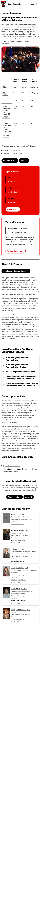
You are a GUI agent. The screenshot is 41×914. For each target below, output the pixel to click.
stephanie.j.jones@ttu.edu (18, 580)
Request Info (8, 161)
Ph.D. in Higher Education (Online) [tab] (21, 371)
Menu (32, 3)
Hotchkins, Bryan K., (20, 530)
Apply (22, 161)
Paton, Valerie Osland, (20, 609)
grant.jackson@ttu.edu (17, 561)
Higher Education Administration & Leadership (6, 110)
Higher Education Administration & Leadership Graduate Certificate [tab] (21, 377)
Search (37, 3)
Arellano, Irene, (18, 514)
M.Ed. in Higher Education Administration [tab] (17, 358)
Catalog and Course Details (15, 271)
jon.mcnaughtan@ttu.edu (18, 600)
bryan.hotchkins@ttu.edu (18, 540)
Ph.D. (4, 100)
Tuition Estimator (14, 251)
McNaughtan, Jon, (19, 588)
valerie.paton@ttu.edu (17, 619)
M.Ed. (4, 87)
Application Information (11, 465)
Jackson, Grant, (18, 549)
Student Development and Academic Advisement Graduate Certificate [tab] (22, 384)
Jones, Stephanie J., (19, 567)
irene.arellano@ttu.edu (17, 524)
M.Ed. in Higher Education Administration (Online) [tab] (17, 365)
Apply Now (11, 209)
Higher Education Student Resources (16, 469)
